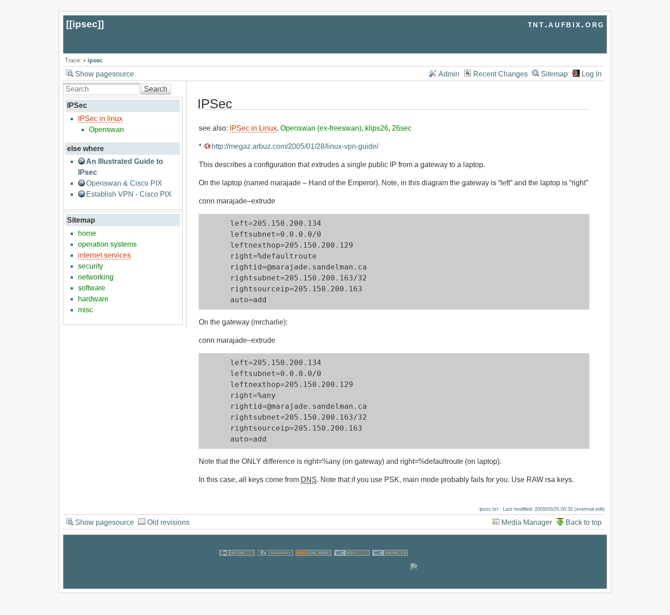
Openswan (106, 129)
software (91, 288)
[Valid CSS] (352, 568)
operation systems (107, 244)
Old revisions (168, 522)
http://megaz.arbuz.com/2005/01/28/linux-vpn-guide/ (294, 146)
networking (95, 277)
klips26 (376, 128)
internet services (104, 255)
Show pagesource (104, 74)
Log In (592, 74)
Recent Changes (500, 74)
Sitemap (554, 74)
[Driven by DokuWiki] (275, 568)
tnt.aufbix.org (566, 24)
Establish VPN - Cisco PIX (129, 194)
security (90, 266)
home (87, 233)
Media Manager (526, 522)
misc (85, 310)
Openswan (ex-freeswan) (320, 128)
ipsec (85, 24)
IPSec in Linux (253, 128)
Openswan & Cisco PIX (124, 183)
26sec (402, 128)
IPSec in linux (100, 118)
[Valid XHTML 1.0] (390, 568)
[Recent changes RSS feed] (313, 568)
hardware (93, 299)
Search (155, 89)
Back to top (584, 522)
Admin (448, 74)
